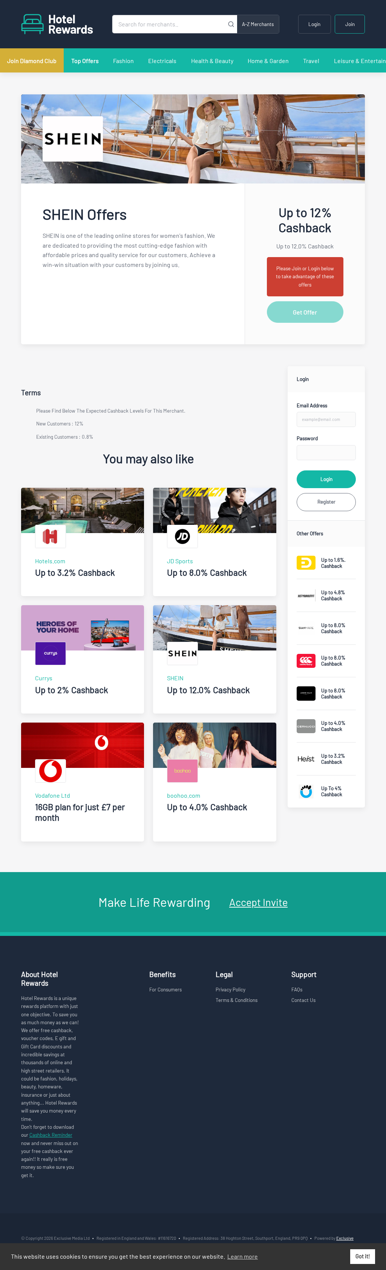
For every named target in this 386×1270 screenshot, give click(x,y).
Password (307, 438)
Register (326, 502)
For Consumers (165, 989)
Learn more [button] (242, 1256)
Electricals (162, 60)
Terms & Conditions (236, 1000)
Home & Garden (268, 60)
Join (350, 24)
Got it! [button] (362, 1256)
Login (314, 24)
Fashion (123, 60)
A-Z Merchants (258, 24)
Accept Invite (258, 902)
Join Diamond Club (32, 60)
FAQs (296, 989)
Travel (311, 60)
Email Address (312, 405)
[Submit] (231, 24)
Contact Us (303, 1000)
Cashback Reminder (50, 1135)
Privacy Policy (230, 989)
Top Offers (85, 60)
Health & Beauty (212, 60)
